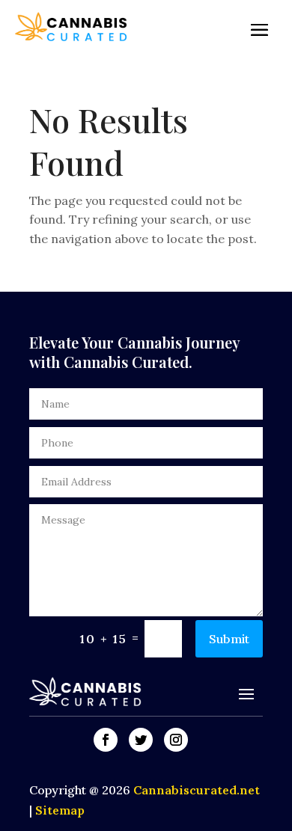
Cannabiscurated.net (196, 789)
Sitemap (60, 810)
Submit (229, 638)
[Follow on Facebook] (106, 740)
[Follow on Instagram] (176, 740)
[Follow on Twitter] (141, 740)
